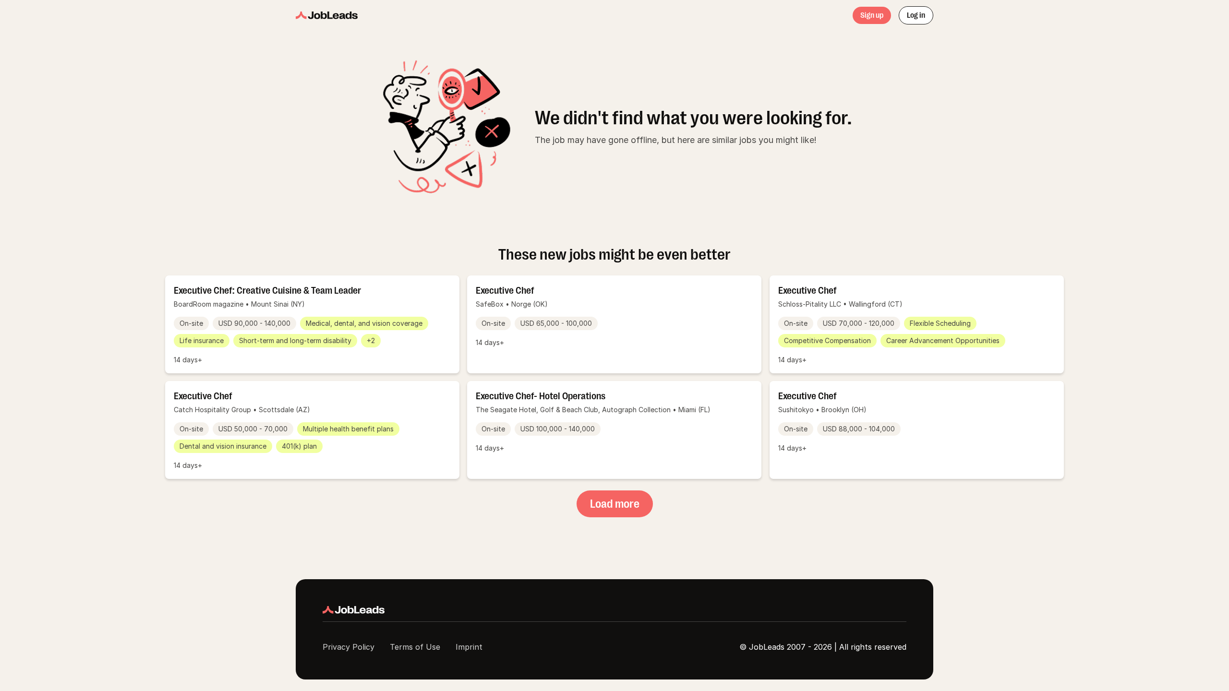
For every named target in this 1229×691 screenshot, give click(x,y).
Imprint (469, 647)
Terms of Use (415, 647)
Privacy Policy (348, 647)
